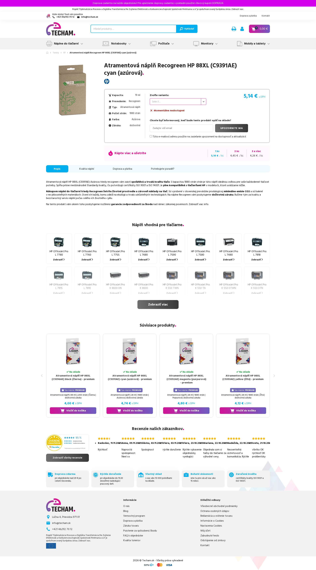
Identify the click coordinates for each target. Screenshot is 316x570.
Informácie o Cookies (212, 521)
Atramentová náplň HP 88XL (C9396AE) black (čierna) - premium (73, 377)
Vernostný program (134, 516)
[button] (233, 29)
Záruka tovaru (131, 526)
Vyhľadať (189, 28)
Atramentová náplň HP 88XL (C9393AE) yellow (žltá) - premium (242, 377)
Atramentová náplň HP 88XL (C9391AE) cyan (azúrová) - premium (130, 377)
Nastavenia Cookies (211, 526)
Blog (125, 511)
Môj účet (205, 530)
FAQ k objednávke (133, 535)
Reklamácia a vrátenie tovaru (216, 516)
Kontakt (266, 15)
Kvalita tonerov (131, 540)
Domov (47, 52)
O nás (126, 506)
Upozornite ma (231, 128)
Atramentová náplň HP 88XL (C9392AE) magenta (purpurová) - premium (186, 379)
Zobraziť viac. (237, 9)
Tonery (56, 53)
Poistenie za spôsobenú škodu (140, 530)
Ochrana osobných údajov (214, 511)
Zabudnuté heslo (209, 535)
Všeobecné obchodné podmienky (218, 506)
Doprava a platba (248, 15)
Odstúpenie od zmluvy (212, 540)
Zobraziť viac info (198, 204)
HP (64, 53)
